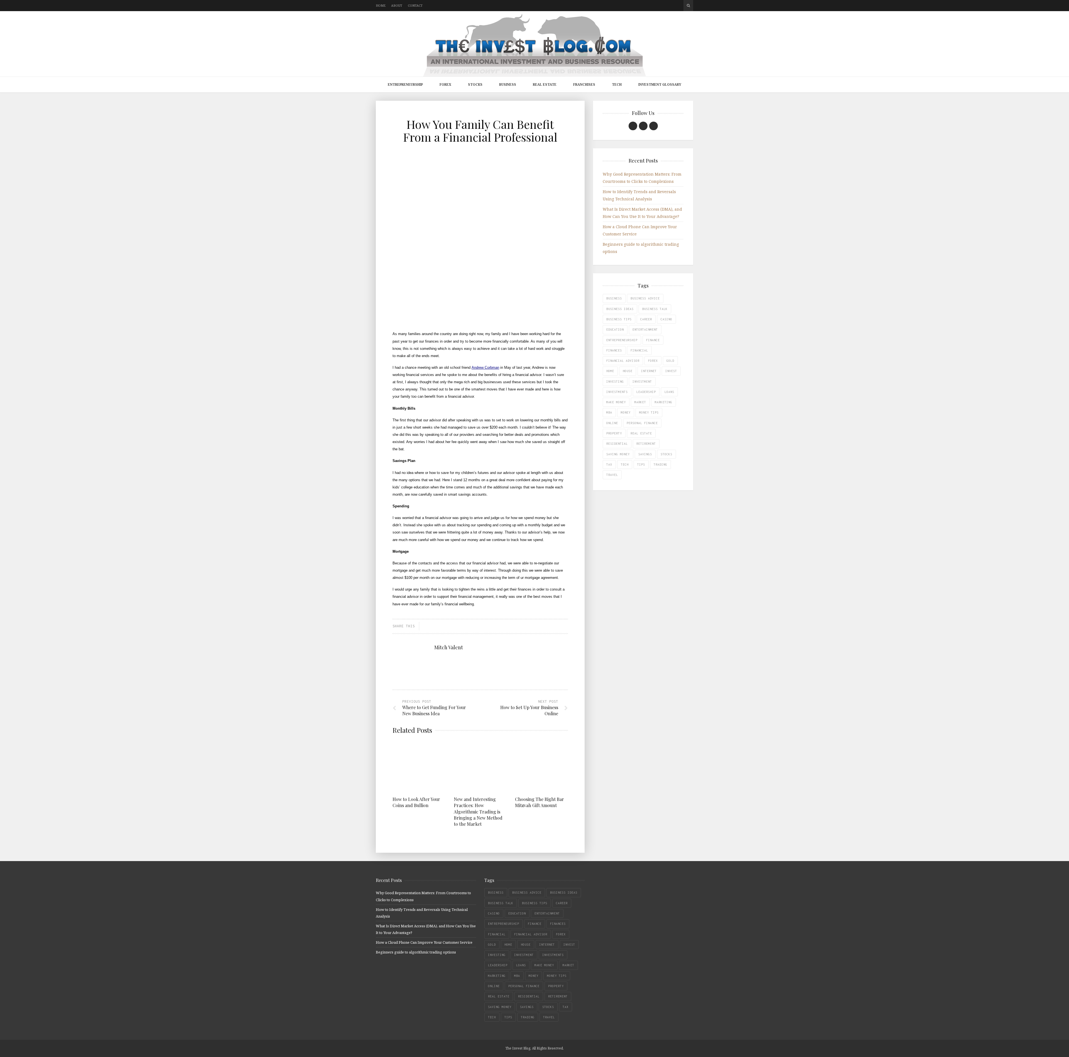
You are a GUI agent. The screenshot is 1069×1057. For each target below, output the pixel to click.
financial (639, 350)
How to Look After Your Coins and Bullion (416, 802)
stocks (666, 454)
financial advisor (622, 360)
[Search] (688, 5)
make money (616, 402)
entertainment (645, 329)
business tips (619, 319)
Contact (415, 5)
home (610, 371)
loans (669, 392)
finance (653, 340)
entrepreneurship (622, 340)
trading (660, 464)
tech (625, 464)
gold (670, 360)
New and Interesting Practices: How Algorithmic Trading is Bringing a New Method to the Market (478, 811)
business (614, 298)
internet (649, 371)
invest (671, 371)
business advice (645, 298)
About (396, 5)
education (615, 329)
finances (614, 350)
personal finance (642, 423)
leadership (646, 392)
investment (642, 381)
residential (617, 443)
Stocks (475, 84)
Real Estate (544, 84)
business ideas (620, 309)
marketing (663, 402)
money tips (649, 412)
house (627, 371)
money (626, 412)
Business (507, 84)
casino (666, 319)
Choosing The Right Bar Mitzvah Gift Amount (539, 802)
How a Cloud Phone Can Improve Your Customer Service (424, 942)
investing (615, 381)
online (612, 423)
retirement (646, 443)
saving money (618, 454)
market (640, 402)
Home (381, 5)
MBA (609, 412)
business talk (655, 309)
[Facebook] (633, 126)
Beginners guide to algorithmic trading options (416, 952)
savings (645, 454)
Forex (445, 84)
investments (617, 392)
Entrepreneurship (405, 84)
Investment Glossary (659, 84)
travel (612, 474)
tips (641, 464)
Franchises (584, 84)
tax (609, 464)
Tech (617, 84)
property (614, 433)
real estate (641, 433)
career (646, 319)
